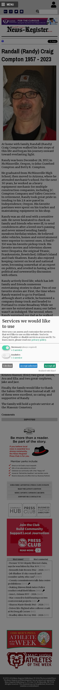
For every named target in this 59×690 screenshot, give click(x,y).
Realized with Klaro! (47, 371)
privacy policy (38, 339)
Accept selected (28, 365)
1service (16, 350)
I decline (7, 365)
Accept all (50, 365)
